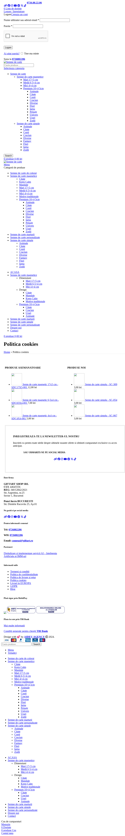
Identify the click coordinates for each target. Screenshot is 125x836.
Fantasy (27, 141)
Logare (8, 47)
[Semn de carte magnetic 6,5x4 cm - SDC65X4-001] (17, 400)
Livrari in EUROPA (20, 583)
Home (7, 352)
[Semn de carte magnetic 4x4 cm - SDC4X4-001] (17, 415)
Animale (34, 91)
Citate (33, 94)
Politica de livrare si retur (23, 577)
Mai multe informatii (14, 625)
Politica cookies (18, 580)
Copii (32, 97)
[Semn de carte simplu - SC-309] (79, 384)
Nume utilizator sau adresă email (21, 20)
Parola (8, 26)
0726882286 (18, 59)
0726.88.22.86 (34, 2)
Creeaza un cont (19, 14)
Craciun (34, 100)
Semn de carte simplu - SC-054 (101, 400)
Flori (32, 106)
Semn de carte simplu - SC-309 (101, 384)
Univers (34, 114)
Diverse (34, 103)
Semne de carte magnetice (30, 76)
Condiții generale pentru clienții (26, 631)
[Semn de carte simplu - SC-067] (79, 415)
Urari (32, 117)
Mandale (23, 184)
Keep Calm (25, 181)
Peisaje (33, 111)
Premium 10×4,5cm (33, 88)
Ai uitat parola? (12, 53)
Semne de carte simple (28, 123)
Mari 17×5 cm (30, 79)
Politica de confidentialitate (24, 574)
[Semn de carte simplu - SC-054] (79, 400)
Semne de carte (18, 73)
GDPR (13, 586)
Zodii (32, 120)
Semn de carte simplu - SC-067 (101, 415)
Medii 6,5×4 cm (31, 82)
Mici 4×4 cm (29, 85)
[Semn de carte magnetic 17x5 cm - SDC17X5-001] (17, 384)
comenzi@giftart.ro (22, 540)
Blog (12, 589)
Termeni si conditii (19, 571)
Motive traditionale (29, 196)
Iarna (32, 109)
